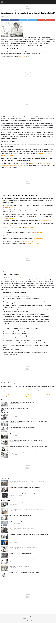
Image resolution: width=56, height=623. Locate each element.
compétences (22, 56)
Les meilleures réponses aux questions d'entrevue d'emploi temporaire (25, 440)
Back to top (28, 616)
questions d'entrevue (30, 390)
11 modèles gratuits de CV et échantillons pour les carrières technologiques (26, 509)
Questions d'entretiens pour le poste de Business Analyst (22, 427)
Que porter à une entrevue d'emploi (37, 395)
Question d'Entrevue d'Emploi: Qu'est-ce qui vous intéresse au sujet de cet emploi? (28, 421)
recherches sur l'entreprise (25, 278)
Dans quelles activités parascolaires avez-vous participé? (22, 452)
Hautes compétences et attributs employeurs (19, 521)
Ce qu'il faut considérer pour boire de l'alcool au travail (21, 528)
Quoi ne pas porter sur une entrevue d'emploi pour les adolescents (24, 540)
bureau (43, 163)
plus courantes (42, 390)
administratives (34, 163)
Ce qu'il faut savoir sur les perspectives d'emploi (20, 515)
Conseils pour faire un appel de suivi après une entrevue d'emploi (24, 572)
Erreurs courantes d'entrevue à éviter (26, 396)
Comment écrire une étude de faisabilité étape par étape (22, 502)
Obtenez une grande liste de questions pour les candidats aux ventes (25, 559)
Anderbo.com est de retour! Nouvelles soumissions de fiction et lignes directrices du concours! (30, 493)
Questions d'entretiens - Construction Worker (19, 415)
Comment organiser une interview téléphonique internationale (23, 547)
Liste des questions (28, 271)
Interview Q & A (14, 10)
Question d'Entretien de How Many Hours (18, 408)
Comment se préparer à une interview (17, 395)
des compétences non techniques (36, 51)
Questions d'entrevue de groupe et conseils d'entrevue (21, 402)
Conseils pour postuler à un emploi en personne (20, 553)
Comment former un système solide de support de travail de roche (24, 487)
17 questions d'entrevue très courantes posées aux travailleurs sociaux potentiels (28, 433)
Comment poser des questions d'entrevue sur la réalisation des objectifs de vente (28, 446)
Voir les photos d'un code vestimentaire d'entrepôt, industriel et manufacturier (27, 481)
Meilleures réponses (8, 207)
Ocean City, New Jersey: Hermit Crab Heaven (19, 566)
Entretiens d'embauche (5, 10)
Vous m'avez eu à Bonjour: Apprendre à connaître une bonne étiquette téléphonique (28, 534)
